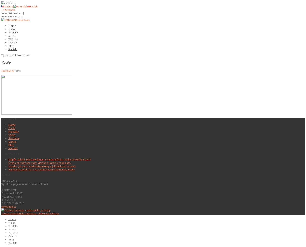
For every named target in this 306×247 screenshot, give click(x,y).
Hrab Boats (23, 20)
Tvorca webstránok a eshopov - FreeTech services (30, 213)
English (23, 6)
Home (4, 70)
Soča (11, 70)
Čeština (8, 6)
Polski (34, 6)
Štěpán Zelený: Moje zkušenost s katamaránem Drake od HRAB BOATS (49, 159)
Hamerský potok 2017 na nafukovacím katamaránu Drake (41, 169)
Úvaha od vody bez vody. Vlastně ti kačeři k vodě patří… (40, 162)
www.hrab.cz (8, 206)
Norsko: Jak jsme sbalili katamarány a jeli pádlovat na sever (42, 166)
